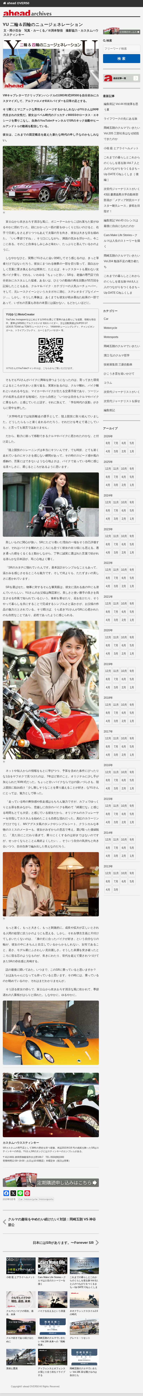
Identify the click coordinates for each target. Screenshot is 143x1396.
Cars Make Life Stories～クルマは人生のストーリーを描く (122, 241)
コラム (108, 382)
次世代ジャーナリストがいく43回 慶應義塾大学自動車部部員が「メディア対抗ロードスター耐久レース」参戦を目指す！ (122, 200)
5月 (132, 443)
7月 (116, 443)
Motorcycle (30, 1199)
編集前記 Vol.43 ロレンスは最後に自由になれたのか (121, 223)
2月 (124, 451)
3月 (116, 451)
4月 (108, 451)
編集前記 (109, 410)
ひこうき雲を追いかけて (119, 373)
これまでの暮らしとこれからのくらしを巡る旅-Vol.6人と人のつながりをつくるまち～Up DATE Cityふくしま (122, 284)
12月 (108, 468)
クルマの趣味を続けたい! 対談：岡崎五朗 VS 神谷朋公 (52, 1222)
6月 (124, 443)
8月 (108, 443)
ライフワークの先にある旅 (120, 118)
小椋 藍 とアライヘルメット (121, 148)
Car (21, 1199)
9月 (132, 468)
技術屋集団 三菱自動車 (118, 364)
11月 (116, 468)
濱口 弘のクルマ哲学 (117, 355)
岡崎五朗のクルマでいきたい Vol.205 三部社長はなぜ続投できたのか (122, 133)
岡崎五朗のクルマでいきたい (122, 346)
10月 (124, 468)
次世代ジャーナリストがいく (122, 391)
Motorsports (46, 1199)
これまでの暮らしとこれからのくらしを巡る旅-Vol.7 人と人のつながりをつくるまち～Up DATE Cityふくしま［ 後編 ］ (122, 168)
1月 (132, 451)
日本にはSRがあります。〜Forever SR (63, 1242)
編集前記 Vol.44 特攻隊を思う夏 (121, 106)
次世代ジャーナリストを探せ (122, 401)
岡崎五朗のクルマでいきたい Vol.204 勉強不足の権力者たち (122, 261)
